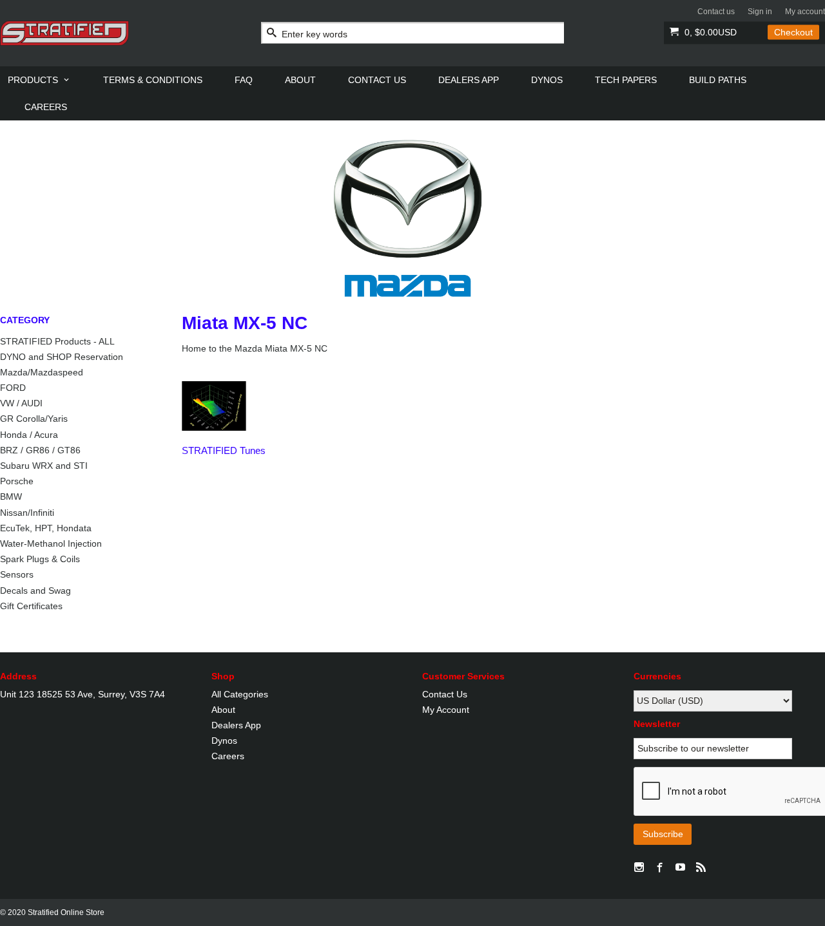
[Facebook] (660, 868)
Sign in (760, 11)
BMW (11, 496)
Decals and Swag (35, 590)
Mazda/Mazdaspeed (41, 372)
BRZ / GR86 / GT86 (40, 450)
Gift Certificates (31, 606)
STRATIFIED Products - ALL (57, 341)
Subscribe (663, 834)
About (223, 709)
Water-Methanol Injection (51, 543)
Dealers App (236, 725)
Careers (227, 756)
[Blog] (701, 868)
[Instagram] (639, 868)
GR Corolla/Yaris (34, 418)
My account (805, 11)
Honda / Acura (29, 435)
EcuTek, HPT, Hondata (46, 528)
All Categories (239, 694)
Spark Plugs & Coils (40, 559)
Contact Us (444, 694)
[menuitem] (39, 79)
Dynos (224, 740)
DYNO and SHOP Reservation (61, 357)
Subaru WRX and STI (44, 465)
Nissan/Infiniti (27, 512)
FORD (13, 388)
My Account (445, 709)
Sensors (17, 574)
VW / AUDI (21, 403)
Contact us (716, 11)
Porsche (17, 481)
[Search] (271, 33)
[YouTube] (680, 868)
